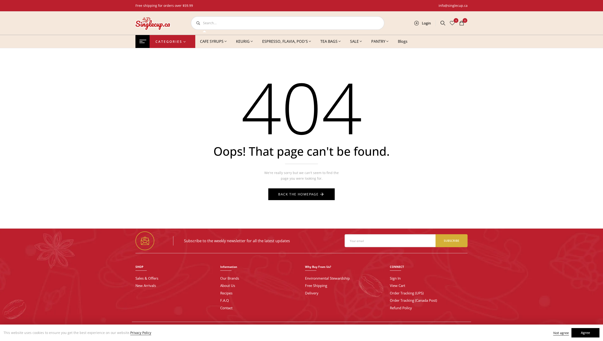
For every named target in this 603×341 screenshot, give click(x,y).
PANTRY (378, 41)
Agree (585, 332)
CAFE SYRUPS (212, 41)
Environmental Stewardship (327, 278)
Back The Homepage (298, 194)
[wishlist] (452, 24)
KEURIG (243, 41)
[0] (461, 24)
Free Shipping (316, 285)
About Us (227, 285)
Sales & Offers (146, 278)
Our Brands (229, 278)
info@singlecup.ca (453, 5)
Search (198, 23)
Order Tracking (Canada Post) (413, 300)
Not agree (561, 333)
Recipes (226, 293)
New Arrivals (145, 285)
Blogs (402, 41)
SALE (354, 41)
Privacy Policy (140, 333)
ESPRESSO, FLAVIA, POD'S (285, 41)
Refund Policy (401, 307)
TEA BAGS (329, 41)
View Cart (397, 285)
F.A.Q (224, 300)
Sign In (395, 278)
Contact (226, 307)
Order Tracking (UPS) (407, 293)
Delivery (311, 293)
